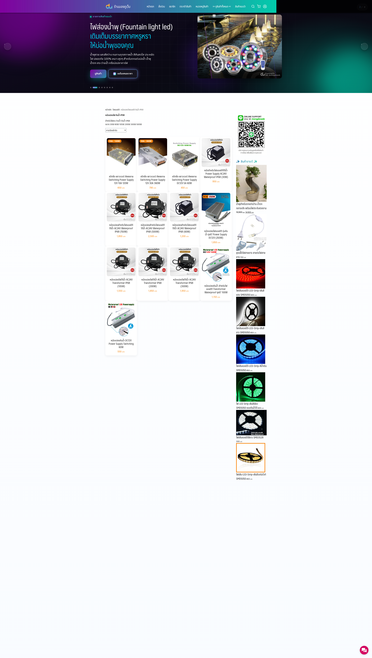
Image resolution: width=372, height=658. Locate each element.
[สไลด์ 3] (97, 87)
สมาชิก (172, 6)
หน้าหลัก (108, 109)
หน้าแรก (150, 6)
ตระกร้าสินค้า (185, 6)
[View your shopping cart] (259, 6)
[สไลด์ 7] (109, 87)
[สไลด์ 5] (104, 87)
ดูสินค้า (98, 74)
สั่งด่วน (161, 6)
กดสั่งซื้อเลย (123, 74)
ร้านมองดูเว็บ (122, 6)
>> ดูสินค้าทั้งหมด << (222, 6)
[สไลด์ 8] (112, 87)
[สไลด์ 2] (93, 87)
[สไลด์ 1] (90, 87)
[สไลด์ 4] (102, 87)
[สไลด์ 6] (107, 87)
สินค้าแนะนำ (240, 6)
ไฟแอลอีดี (116, 109)
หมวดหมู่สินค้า (202, 6)
